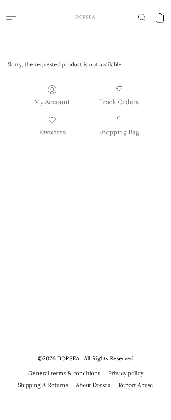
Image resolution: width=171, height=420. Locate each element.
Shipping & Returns (43, 385)
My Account (52, 102)
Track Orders (119, 102)
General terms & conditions (64, 373)
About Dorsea (93, 385)
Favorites (52, 132)
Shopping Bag (118, 132)
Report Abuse (136, 385)
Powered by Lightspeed (86, 399)
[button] (85, 18)
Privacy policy (125, 373)
